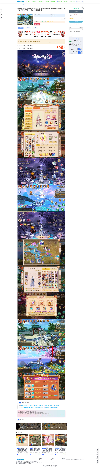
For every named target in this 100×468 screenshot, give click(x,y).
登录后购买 (76, 21)
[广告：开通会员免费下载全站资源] (41, 34)
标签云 (40, 460)
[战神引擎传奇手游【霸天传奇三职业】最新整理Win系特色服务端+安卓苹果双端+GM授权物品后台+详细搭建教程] (35, 440)
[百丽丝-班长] (17, 454)
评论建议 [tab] (35, 27)
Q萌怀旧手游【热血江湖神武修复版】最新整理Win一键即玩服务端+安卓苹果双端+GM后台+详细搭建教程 (22, 450)
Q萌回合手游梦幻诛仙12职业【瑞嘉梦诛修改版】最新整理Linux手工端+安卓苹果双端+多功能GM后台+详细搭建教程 (60, 450)
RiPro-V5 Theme (50, 465)
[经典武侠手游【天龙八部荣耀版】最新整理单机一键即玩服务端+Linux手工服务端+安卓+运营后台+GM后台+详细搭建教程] (48, 440)
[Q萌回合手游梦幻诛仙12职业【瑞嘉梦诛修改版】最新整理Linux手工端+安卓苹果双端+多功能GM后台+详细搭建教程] (61, 440)
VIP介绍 (52, 459)
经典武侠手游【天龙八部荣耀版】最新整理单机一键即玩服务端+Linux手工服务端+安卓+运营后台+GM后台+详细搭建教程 (47, 450)
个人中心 (40, 459)
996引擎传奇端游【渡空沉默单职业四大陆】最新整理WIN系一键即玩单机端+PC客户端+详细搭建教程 (39, 405)
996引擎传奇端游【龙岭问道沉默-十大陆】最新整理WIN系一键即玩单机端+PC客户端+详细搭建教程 (38, 407)
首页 (17, 4)
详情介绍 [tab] (21, 27)
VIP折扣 (76, 14)
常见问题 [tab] (28, 27)
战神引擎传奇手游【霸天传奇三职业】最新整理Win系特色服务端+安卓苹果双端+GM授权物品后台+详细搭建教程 (35, 450)
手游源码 (20, 4)
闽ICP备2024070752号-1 (47, 466)
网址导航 (40, 462)
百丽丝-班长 (21, 419)
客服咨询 (52, 460)
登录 (82, 1)
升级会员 (63, 18)
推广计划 (52, 462)
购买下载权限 (37, 24)
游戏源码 (22, 447)
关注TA (26, 454)
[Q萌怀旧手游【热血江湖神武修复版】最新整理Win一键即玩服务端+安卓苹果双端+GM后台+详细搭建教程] (22, 440)
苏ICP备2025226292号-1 (53, 466)
